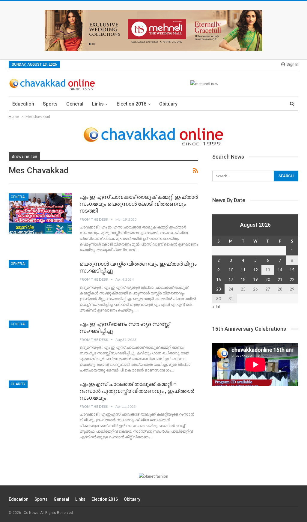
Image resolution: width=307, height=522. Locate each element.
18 (243, 279)
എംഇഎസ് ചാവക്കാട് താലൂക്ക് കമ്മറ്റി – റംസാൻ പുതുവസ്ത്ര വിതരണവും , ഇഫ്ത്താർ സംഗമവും (136, 391)
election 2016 (131, 104)
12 (255, 269)
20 (267, 279)
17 (230, 279)
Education (23, 104)
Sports (50, 104)
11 (243, 269)
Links (98, 104)
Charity (18, 384)
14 (280, 269)
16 (218, 279)
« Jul (216, 306)
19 (255, 279)
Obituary (168, 104)
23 (218, 289)
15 (292, 269)
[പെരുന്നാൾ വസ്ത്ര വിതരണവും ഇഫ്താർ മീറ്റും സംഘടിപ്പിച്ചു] (40, 280)
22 (292, 279)
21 (280, 279)
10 (230, 269)
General (74, 104)
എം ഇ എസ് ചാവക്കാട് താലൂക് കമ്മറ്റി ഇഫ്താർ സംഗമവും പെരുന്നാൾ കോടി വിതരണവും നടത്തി (138, 204)
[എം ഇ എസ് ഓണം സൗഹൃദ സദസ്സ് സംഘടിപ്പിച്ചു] (40, 341)
